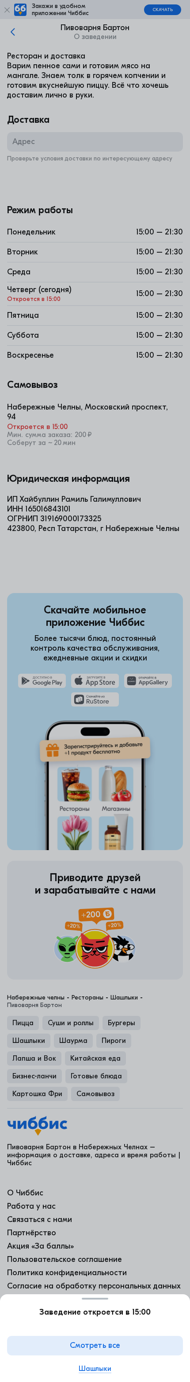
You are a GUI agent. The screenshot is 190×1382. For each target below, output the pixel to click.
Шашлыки (95, 1369)
